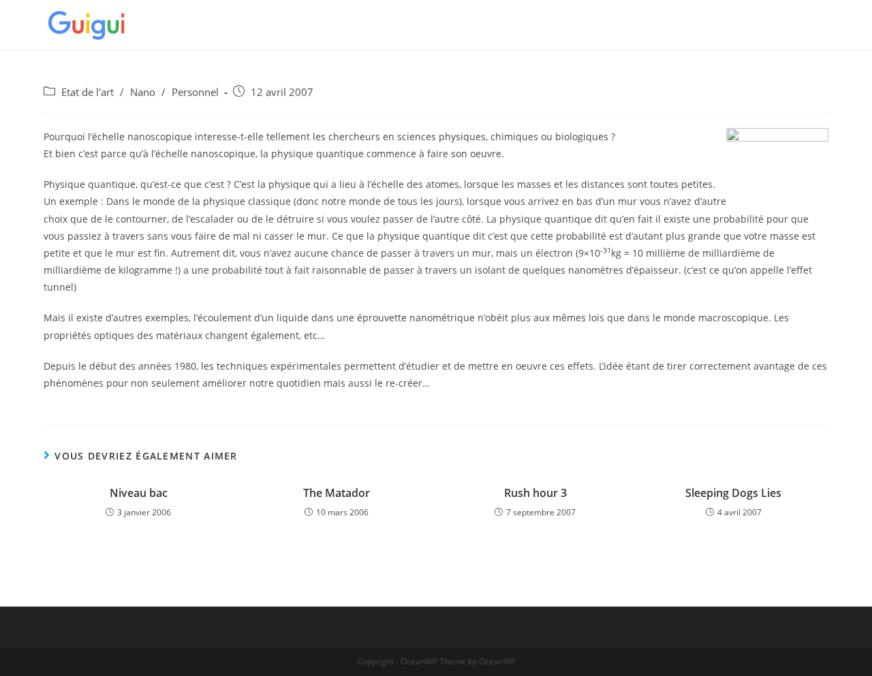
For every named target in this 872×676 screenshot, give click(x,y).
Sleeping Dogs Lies (733, 492)
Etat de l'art (87, 92)
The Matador (336, 492)
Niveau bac (139, 492)
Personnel (195, 92)
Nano (142, 92)
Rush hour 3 (535, 492)
